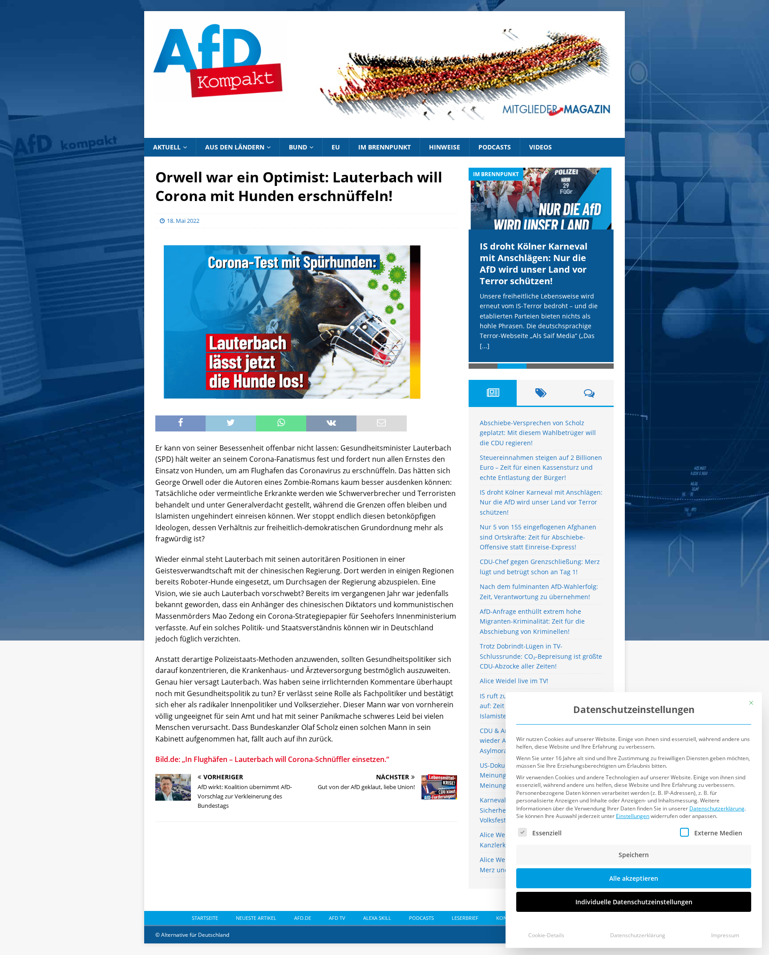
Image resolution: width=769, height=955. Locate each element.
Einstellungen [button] (632, 816)
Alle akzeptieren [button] (633, 878)
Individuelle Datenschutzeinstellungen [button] (633, 902)
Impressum (725, 935)
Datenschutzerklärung (717, 808)
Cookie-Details (546, 935)
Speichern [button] (634, 854)
